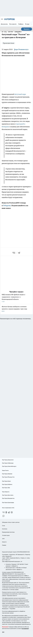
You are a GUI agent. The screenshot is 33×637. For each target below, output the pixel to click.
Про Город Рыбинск (7, 484)
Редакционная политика (8, 532)
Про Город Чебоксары (7, 463)
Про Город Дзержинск (7, 459)
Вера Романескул (21, 49)
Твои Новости (5, 491)
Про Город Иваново (7, 473)
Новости (4, 542)
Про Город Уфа (6, 487)
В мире (27, 24)
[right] (31, 24)
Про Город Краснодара (8, 502)
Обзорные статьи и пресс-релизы (10, 522)
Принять (26, 29)
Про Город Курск (6, 481)
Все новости (12, 24)
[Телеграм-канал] (9, 512)
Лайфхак (20, 24)
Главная (4, 545)
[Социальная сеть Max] (3, 516)
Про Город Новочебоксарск (9, 466)
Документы (4, 24)
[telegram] (20, 253)
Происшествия (8, 43)
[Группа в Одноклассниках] (6, 512)
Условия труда (6, 535)
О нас (3, 525)
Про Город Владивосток (8, 498)
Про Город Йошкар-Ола (8, 477)
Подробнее (12, 608)
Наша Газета (5, 470)
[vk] (14, 253)
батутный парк (20, 94)
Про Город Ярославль (7, 495)
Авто (3, 538)
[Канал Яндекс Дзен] (11, 512)
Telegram (7, 205)
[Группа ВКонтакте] (3, 512)
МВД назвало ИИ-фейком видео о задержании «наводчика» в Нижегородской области (13, 298)
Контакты (4, 529)
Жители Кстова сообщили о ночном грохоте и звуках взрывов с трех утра (14, 309)
